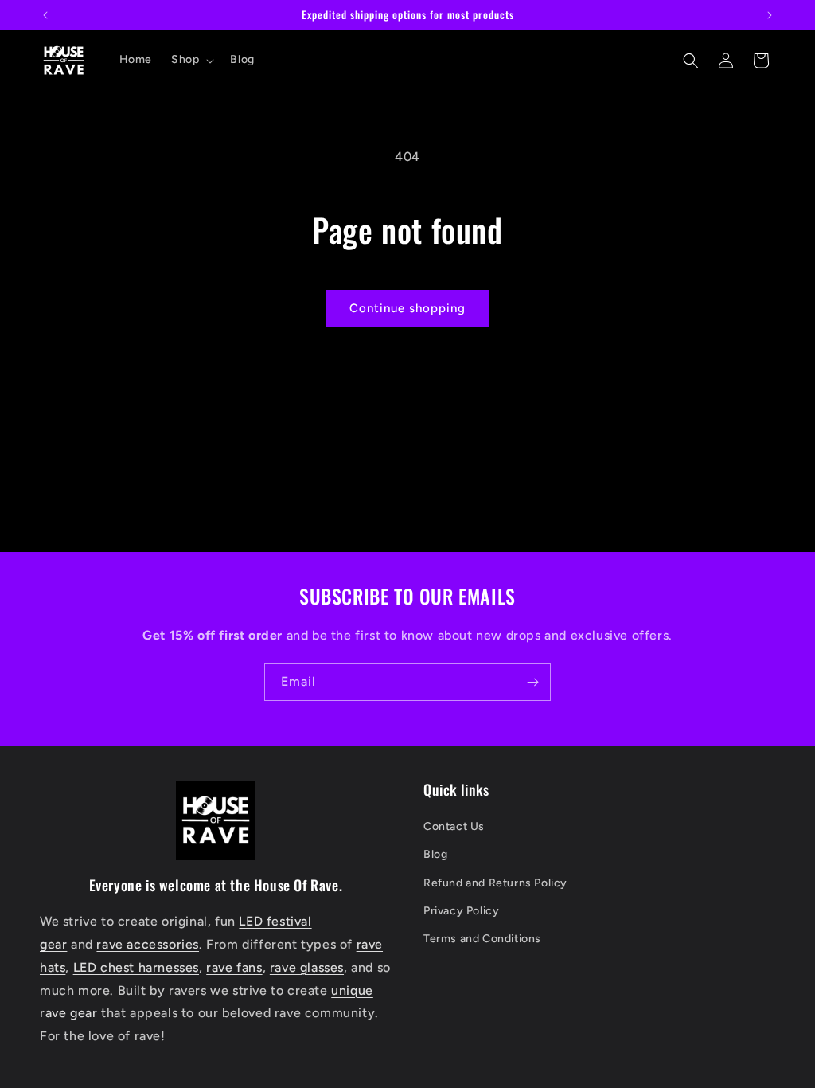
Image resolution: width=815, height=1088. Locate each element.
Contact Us (454, 826)
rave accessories (147, 944)
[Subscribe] (532, 682)
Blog (435, 854)
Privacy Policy (461, 911)
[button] (191, 59)
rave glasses (307, 967)
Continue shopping (407, 308)
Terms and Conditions (482, 938)
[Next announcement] (769, 15)
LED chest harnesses (136, 967)
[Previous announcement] (45, 15)
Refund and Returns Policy (495, 883)
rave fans (234, 967)
